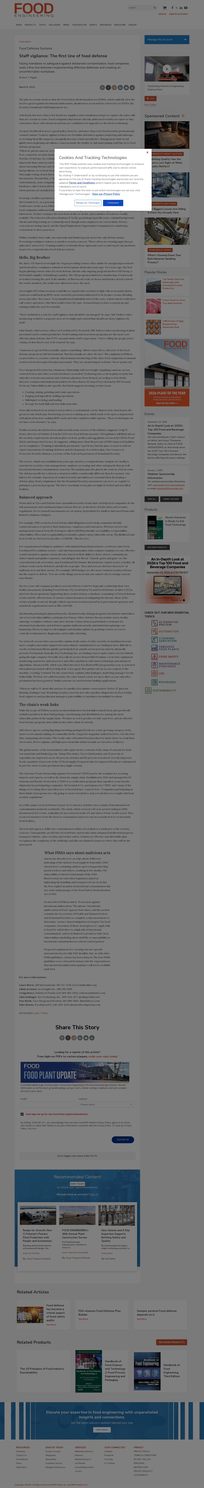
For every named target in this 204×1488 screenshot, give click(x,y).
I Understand (113, 203)
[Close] (147, 152)
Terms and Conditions (82, 183)
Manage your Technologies (88, 203)
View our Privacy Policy (106, 194)
